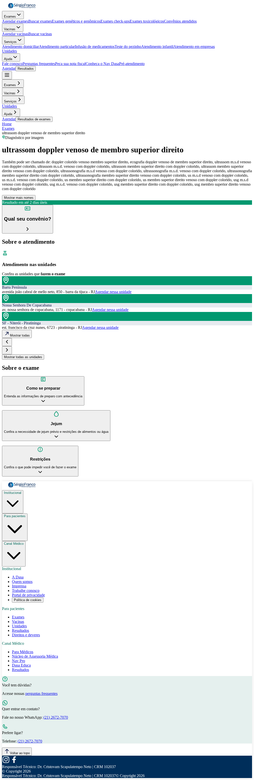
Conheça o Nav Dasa (102, 64)
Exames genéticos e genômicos (76, 21)
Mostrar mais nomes (18, 198)
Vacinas (9, 29)
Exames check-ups (115, 21)
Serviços (10, 42)
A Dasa (18, 577)
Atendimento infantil (157, 46)
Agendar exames (15, 21)
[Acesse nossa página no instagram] (6, 762)
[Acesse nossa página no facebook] (14, 762)
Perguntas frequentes (39, 64)
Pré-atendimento (132, 64)
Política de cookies (27, 600)
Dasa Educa (21, 665)
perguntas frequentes (41, 693)
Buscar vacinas (40, 34)
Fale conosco (12, 64)
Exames (10, 16)
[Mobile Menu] (7, 75)
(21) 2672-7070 (55, 717)
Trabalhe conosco (25, 590)
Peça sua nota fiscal (70, 64)
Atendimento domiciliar (20, 46)
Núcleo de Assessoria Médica (35, 656)
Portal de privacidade (28, 595)
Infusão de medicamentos (95, 46)
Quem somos (22, 581)
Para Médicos (22, 652)
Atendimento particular (57, 46)
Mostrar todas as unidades (23, 357)
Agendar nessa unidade (113, 292)
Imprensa (19, 586)
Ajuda (8, 59)
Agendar (9, 68)
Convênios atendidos (180, 21)
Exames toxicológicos (147, 21)
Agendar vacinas (15, 34)
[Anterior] (7, 342)
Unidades (9, 51)
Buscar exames (40, 21)
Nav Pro (18, 661)
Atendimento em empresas (194, 46)
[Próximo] (7, 350)
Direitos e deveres (26, 635)
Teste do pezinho (128, 46)
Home (7, 124)
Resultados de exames (34, 119)
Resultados (26, 68)
